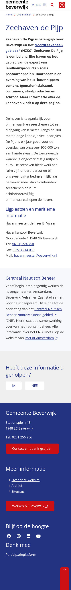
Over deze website (25, 480)
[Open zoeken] (52, 5)
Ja (13, 385)
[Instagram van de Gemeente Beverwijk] (18, 536)
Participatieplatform (21, 554)
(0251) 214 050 (23, 250)
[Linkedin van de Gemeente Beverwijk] (28, 536)
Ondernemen (24, 14)
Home (9, 14)
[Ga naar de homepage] (17, 5)
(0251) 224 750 (23, 244)
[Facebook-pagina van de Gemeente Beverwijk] (9, 536)
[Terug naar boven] (64, 578)
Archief (16, 485)
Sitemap (17, 491)
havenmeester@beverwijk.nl (35, 255)
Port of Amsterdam (39, 338)
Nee (34, 385)
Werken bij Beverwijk (28, 506)
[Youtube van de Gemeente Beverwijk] (38, 536)
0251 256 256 (22, 437)
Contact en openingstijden (32, 448)
